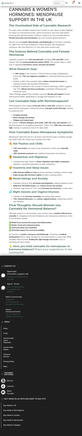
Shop (5, 328)
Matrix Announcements (13, 311)
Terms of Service (6, 355)
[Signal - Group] (3, 288)
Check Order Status (8, 348)
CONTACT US (9, 266)
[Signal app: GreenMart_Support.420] (3, 275)
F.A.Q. (5, 333)
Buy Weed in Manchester (13, 420)
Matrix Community (14, 297)
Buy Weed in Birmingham (13, 410)
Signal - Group (13, 284)
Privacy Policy (8, 361)
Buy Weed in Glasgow (12, 425)
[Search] (66, 3)
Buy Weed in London (11, 415)
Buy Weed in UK (9, 405)
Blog (5, 366)
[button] (79, 3)
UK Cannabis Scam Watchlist (8, 340)
